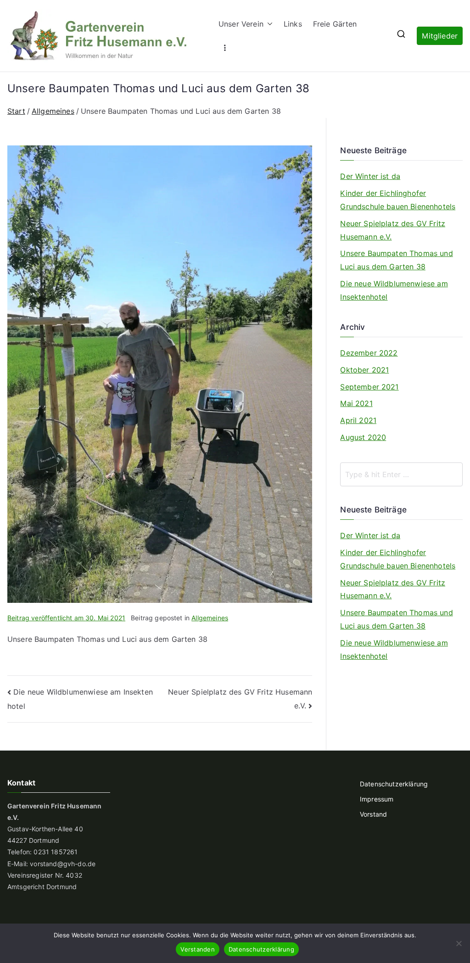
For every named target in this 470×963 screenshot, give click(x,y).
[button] (268, 24)
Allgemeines (209, 618)
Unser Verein (240, 23)
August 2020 (363, 437)
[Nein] (458, 943)
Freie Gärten (335, 23)
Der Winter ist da (370, 176)
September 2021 (369, 386)
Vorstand (373, 814)
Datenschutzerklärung (394, 784)
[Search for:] (401, 474)
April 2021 (358, 420)
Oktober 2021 (364, 369)
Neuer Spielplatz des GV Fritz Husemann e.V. (392, 230)
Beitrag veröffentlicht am (66, 618)
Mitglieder (440, 35)
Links (293, 23)
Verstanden (197, 949)
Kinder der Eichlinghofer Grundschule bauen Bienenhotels (397, 200)
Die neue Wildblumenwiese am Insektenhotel (394, 290)
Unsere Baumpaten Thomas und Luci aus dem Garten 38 (396, 260)
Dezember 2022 (368, 352)
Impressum (376, 799)
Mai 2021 (356, 403)
